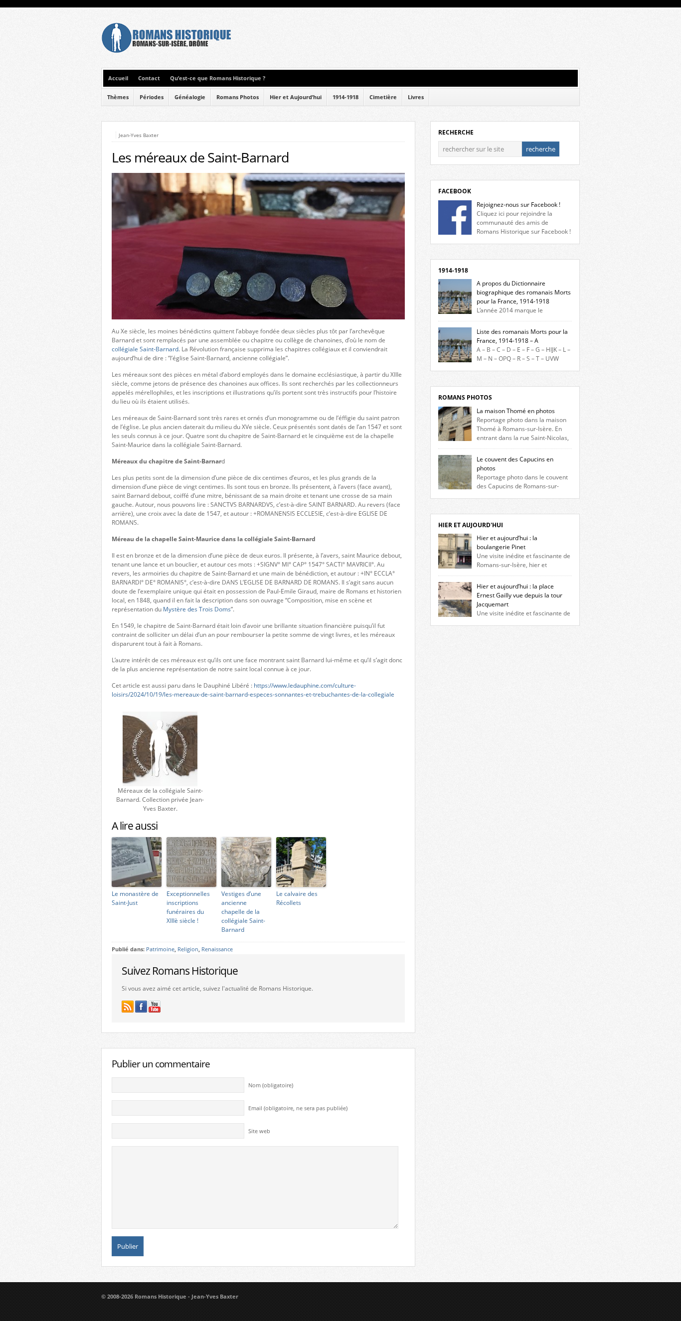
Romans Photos (237, 97)
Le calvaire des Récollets (297, 898)
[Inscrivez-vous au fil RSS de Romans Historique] (128, 1007)
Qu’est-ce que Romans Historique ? (217, 78)
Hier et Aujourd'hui (470, 525)
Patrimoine (160, 949)
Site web (259, 1131)
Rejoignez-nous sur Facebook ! (518, 204)
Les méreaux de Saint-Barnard (200, 157)
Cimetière (383, 97)
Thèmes (118, 97)
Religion (187, 949)
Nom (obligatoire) (270, 1085)
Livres (416, 97)
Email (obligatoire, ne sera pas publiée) (297, 1108)
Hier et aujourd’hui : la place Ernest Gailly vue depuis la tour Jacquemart (519, 595)
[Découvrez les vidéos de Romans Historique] (155, 1007)
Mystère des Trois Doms (197, 609)
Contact (149, 78)
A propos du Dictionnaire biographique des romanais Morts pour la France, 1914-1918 (524, 292)
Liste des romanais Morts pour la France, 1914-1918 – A (522, 336)
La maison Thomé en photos (516, 411)
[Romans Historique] (166, 50)
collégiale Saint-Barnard (145, 349)
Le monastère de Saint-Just (135, 898)
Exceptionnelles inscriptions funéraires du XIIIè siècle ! (188, 907)
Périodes (152, 97)
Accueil (118, 78)
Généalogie (189, 97)
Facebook (454, 191)
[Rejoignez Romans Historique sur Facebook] (141, 1007)
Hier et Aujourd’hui (296, 97)
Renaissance (217, 949)
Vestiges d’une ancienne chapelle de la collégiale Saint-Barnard (243, 911)
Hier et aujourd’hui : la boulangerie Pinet (507, 542)
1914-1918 (345, 97)
